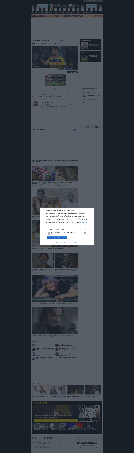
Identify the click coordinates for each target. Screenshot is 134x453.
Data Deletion (59, 242)
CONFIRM (57, 237)
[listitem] (67, 229)
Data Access (67, 242)
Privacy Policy (75, 242)
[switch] (84, 233)
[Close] (91, 210)
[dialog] (67, 226)
